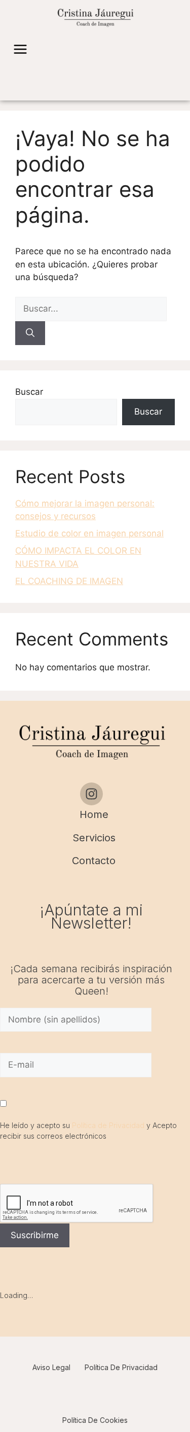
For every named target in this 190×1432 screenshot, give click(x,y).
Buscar (29, 392)
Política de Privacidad (108, 1125)
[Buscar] (30, 333)
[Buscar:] (91, 308)
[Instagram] (91, 793)
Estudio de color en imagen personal (89, 533)
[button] (20, 50)
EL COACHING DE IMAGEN (69, 581)
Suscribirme (35, 1235)
